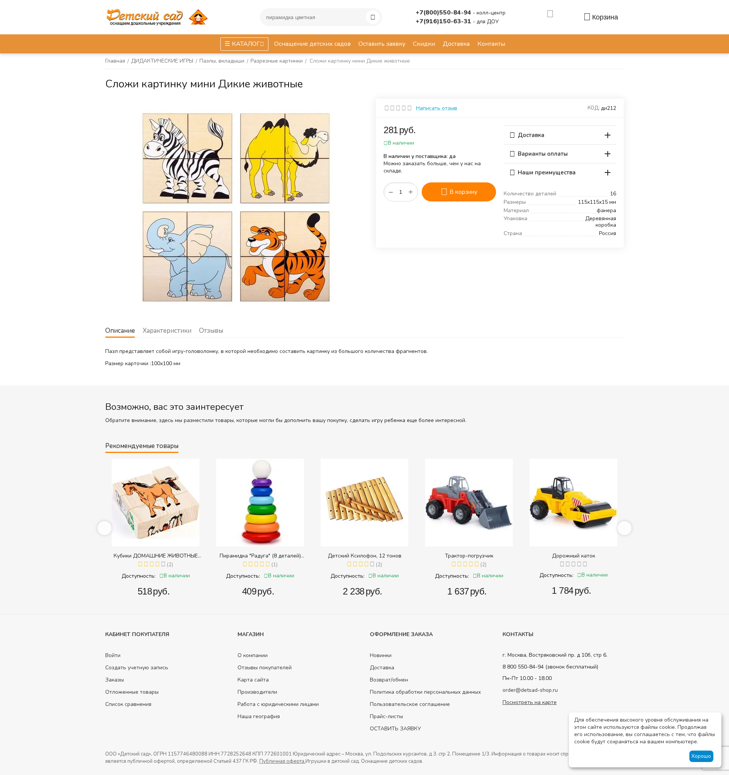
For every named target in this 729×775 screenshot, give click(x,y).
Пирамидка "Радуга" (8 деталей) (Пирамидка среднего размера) (260, 555)
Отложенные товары (132, 692)
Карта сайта (253, 679)
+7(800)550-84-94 (444, 12)
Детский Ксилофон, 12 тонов (364, 555)
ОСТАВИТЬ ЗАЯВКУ (395, 728)
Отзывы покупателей (265, 667)
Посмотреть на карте (530, 702)
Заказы (114, 679)
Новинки (381, 655)
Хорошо (701, 756)
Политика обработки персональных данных (425, 692)
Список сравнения (128, 704)
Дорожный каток (573, 555)
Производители (257, 692)
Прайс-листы (386, 716)
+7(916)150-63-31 (444, 21)
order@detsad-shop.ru (530, 690)
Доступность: (139, 576)
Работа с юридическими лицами (278, 704)
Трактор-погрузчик (469, 555)
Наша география (259, 716)
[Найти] (373, 17)
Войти (112, 655)
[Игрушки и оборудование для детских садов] (158, 16)
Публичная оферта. (282, 761)
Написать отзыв (436, 108)
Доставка (382, 667)
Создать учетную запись (136, 667)
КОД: (594, 108)
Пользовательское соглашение (410, 704)
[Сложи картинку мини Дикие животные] (234, 207)
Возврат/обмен (389, 679)
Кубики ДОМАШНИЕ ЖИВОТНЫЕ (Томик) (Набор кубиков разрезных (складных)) (155, 555)
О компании (253, 655)
